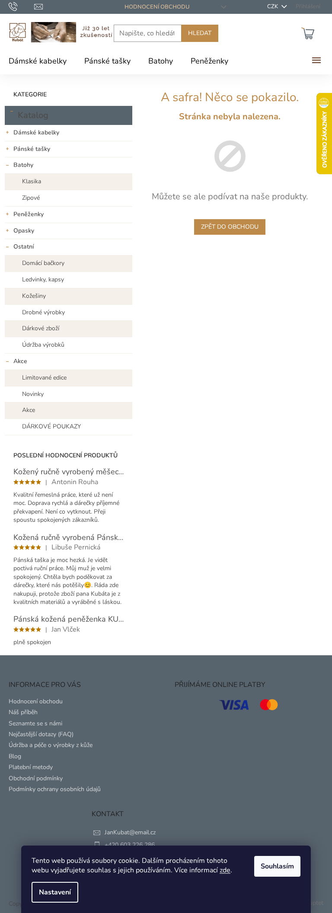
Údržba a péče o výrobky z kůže (51, 745)
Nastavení (55, 892)
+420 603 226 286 (130, 845)
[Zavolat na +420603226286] (21, 6)
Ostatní (23, 247)
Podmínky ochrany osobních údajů (55, 789)
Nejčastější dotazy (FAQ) (41, 734)
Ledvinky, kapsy (43, 279)
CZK (273, 6)
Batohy (23, 165)
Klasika (31, 181)
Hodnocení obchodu (157, 7)
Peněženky (28, 214)
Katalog (33, 115)
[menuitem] (37, 61)
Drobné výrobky (43, 312)
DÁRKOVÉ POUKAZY (51, 426)
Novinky (33, 394)
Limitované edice (44, 378)
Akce (20, 361)
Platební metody (31, 767)
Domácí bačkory (43, 263)
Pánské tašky (31, 149)
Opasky (23, 231)
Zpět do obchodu (230, 227)
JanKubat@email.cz (130, 832)
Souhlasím (277, 866)
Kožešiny (34, 296)
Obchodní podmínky (36, 778)
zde (225, 870)
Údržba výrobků (43, 345)
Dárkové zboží (40, 328)
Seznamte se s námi (35, 723)
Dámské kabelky (36, 132)
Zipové (31, 198)
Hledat (199, 33)
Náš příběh (23, 712)
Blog (15, 756)
